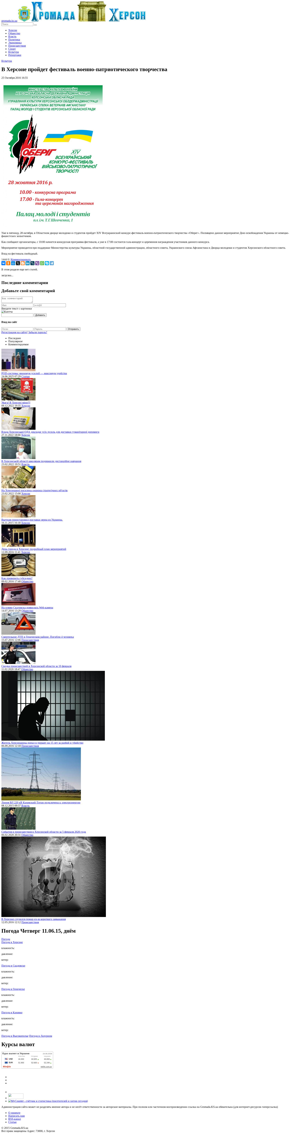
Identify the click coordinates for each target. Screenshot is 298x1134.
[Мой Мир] (13, 263)
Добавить (40, 315)
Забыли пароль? (37, 332)
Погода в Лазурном (40, 1035)
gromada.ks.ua (9, 20)
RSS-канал (14, 1118)
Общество (14, 33)
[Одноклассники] (8, 263)
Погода (5, 939)
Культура (13, 51)
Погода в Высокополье (14, 1035)
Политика (14, 39)
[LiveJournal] (32, 263)
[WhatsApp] (42, 263)
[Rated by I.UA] (15, 1097)
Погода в (12, 942)
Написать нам (16, 1115)
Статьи (25, 376)
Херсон (12, 30)
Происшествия (17, 45)
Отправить (73, 329)
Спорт (12, 48)
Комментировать (21, 259)
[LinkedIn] (28, 263)
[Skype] (47, 263)
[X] (18, 263)
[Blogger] (23, 263)
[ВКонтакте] (3, 263)
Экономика (15, 42)
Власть (12, 36)
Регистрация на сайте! (14, 332)
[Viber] (37, 263)
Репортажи (14, 55)
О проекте (14, 1112)
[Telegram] (52, 263)
